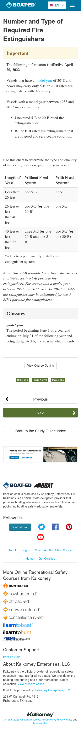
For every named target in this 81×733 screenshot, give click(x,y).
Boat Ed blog (20, 527)
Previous (40, 399)
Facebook (55, 527)
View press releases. (31, 684)
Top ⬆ (13, 550)
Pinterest (69, 527)
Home (30, 558)
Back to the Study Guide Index (40, 430)
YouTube (40, 537)
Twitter (41, 527)
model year (44, 80)
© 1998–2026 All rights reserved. (22, 719)
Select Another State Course (53, 550)
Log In (26, 550)
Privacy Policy (64, 719)
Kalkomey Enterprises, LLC (52, 690)
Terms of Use (40, 723)
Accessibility (48, 719)
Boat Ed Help (11, 657)
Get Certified (47, 558)
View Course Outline (40, 365)
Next (40, 412)
